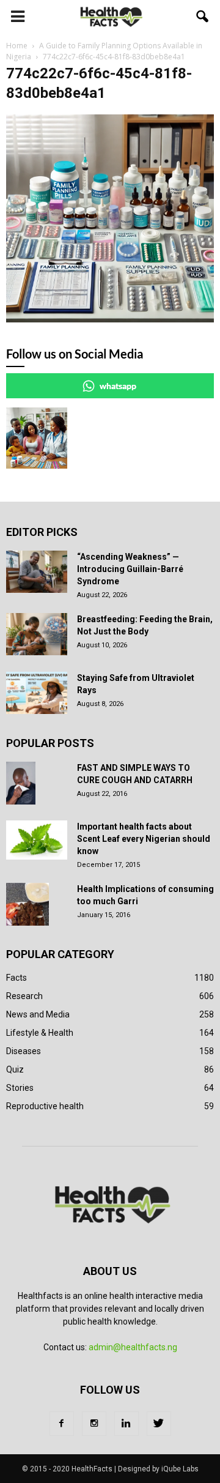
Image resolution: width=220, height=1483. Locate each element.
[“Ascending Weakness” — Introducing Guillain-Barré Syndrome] (36, 572)
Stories (20, 1088)
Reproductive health (45, 1106)
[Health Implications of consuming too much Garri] (27, 904)
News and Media (38, 1014)
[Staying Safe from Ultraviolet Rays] (36, 693)
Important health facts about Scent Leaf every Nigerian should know (143, 839)
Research (24, 996)
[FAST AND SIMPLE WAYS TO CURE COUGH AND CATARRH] (20, 783)
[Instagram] (94, 1423)
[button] (203, 16)
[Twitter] (159, 1423)
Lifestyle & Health (39, 1033)
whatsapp (118, 386)
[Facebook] (62, 1423)
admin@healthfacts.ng (133, 1347)
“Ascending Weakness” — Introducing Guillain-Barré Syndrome (130, 569)
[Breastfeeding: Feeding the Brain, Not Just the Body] (36, 634)
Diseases (23, 1051)
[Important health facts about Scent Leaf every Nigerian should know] (36, 840)
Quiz (15, 1069)
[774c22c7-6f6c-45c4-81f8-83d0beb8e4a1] (110, 319)
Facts (16, 978)
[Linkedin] (126, 1423)
